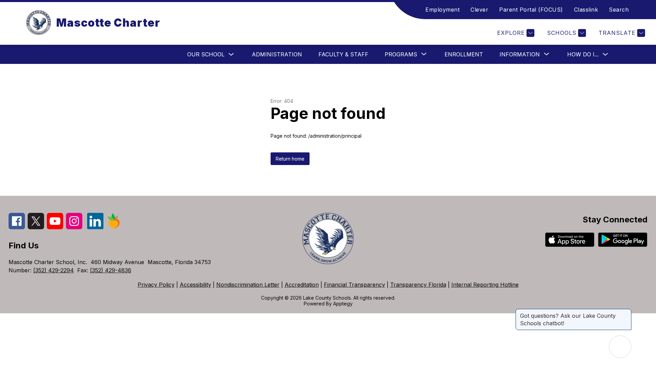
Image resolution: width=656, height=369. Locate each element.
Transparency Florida (418, 284)
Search (619, 9)
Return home (290, 159)
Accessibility (195, 284)
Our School (205, 54)
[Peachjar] (114, 227)
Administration (277, 54)
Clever (479, 9)
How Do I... (583, 54)
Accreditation (302, 284)
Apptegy (343, 303)
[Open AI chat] (620, 346)
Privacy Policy (156, 284)
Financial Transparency (354, 284)
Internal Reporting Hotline (485, 284)
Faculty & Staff (343, 54)
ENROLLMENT (464, 54)
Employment (442, 9)
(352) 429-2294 (53, 270)
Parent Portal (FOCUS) (531, 9)
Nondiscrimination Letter (247, 284)
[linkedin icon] (95, 227)
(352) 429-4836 (110, 270)
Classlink (586, 9)
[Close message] (626, 312)
